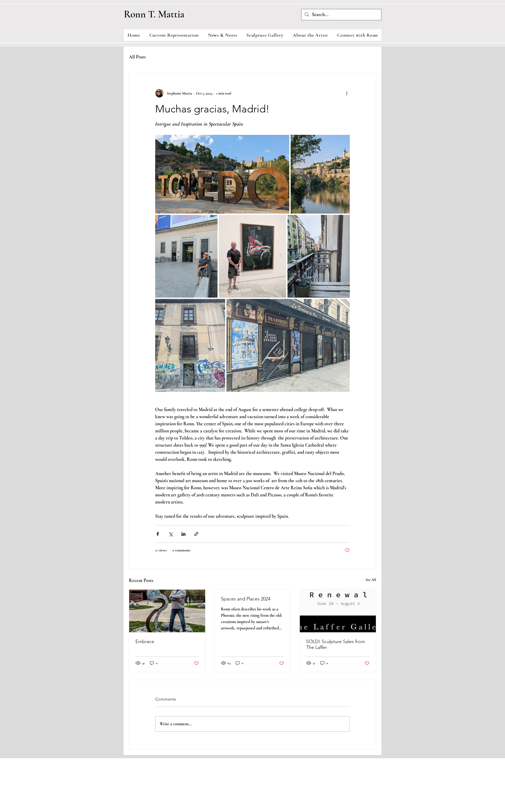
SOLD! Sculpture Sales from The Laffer (335, 644)
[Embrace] (167, 611)
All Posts (137, 57)
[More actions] (347, 93)
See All (371, 580)
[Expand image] (222, 174)
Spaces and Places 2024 (245, 599)
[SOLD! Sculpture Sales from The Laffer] (338, 611)
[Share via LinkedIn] (183, 533)
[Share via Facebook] (157, 533)
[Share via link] (196, 533)
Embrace (144, 641)
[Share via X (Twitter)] (170, 533)
